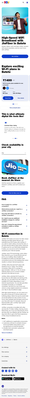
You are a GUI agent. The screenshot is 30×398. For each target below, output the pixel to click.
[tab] (15, 347)
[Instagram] (6, 371)
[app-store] (18, 379)
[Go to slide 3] (15, 138)
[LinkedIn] (16, 371)
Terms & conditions (21, 395)
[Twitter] (3, 371)
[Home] (2, 340)
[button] (23, 2)
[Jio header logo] (6, 2)
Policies (14, 395)
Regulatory (10, 395)
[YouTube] (13, 371)
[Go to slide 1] (12, 138)
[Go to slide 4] (17, 138)
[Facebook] (9, 371)
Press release (4, 395)
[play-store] (7, 379)
